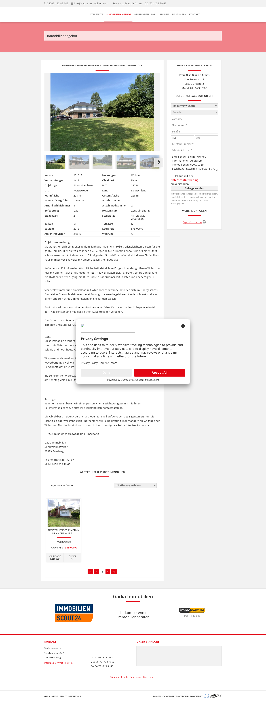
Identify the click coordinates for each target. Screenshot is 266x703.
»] (114, 571)
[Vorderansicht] (79, 162)
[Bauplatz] (55, 162)
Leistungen (179, 14)
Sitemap (114, 677)
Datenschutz (149, 677)
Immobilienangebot (118, 14)
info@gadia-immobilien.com (91, 3)
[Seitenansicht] (126, 162)
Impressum (135, 677)
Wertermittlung (144, 14)
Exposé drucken (192, 222)
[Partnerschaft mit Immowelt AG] (192, 624)
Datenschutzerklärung (184, 180)
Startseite (96, 14)
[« (90, 571)
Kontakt (194, 14)
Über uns (163, 14)
